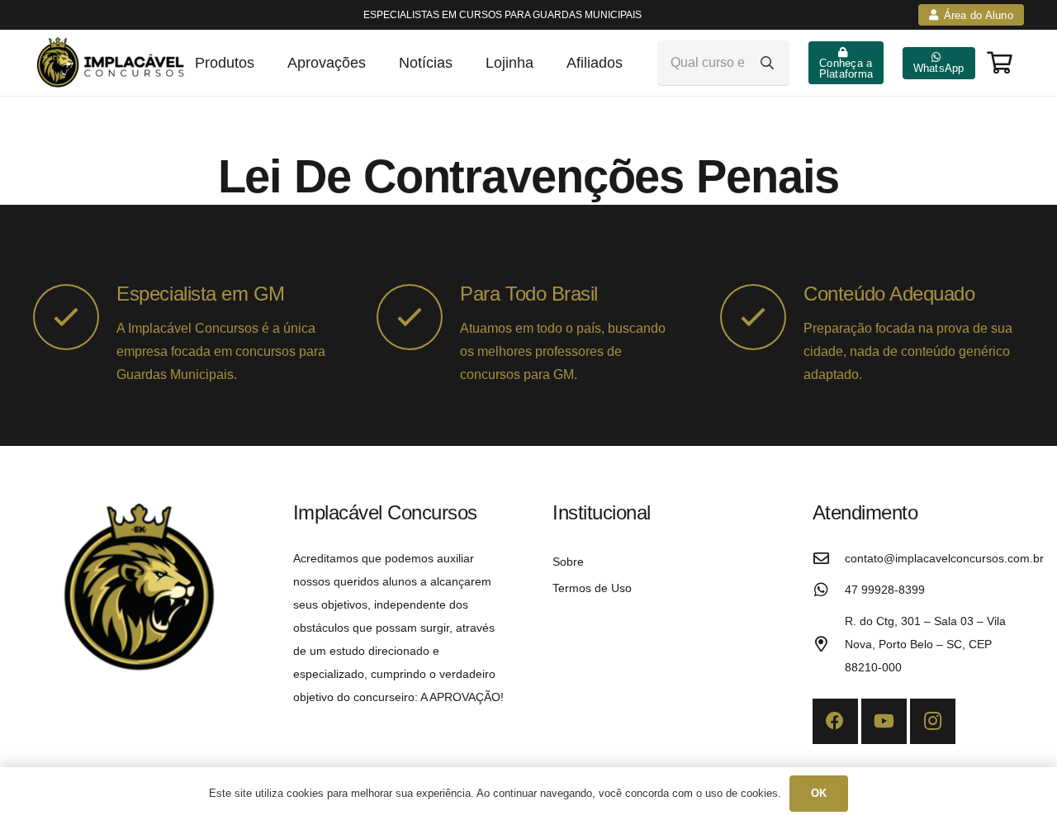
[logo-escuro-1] (112, 63)
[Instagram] (932, 721)
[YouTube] (884, 721)
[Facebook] (835, 721)
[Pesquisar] (767, 62)
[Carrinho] (999, 62)
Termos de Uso (592, 588)
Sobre (568, 561)
